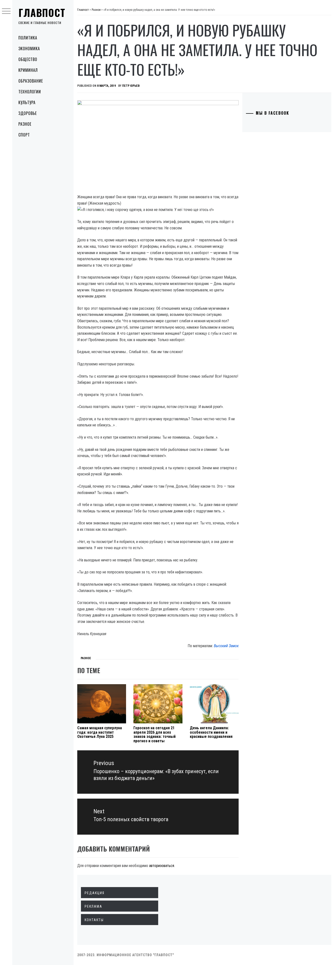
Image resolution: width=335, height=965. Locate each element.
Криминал (28, 70)
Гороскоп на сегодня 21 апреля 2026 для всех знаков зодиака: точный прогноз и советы (154, 734)
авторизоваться (161, 865)
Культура (27, 102)
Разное (24, 124)
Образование (30, 81)
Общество (27, 59)
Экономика (29, 48)
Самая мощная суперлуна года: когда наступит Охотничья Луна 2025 (99, 732)
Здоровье (27, 113)
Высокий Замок (226, 645)
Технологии (29, 92)
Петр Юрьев (131, 85)
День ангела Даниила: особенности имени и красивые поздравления (211, 732)
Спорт (24, 135)
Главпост (41, 12)
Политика (27, 38)
